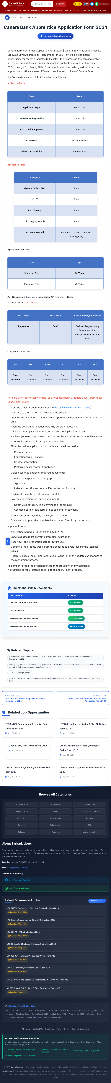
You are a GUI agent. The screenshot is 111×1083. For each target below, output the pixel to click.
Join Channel (78, 618)
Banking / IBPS (21, 811)
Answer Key (47, 10)
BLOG (55, 811)
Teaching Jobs (92, 1010)
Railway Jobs (40, 1010)
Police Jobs (65, 1010)
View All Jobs (96, 901)
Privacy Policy (63, 1029)
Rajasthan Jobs (18, 1018)
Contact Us (38, 1029)
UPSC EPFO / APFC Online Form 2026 (28, 745)
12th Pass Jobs (22, 1014)
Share (8, 541)
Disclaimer (49, 1029)
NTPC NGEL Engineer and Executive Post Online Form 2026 (33, 908)
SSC (90, 825)
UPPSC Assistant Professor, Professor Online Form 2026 (31, 944)
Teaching (56, 832)
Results (26, 10)
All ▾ (104, 10)
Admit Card (35, 10)
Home (7, 10)
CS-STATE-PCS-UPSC (89, 811)
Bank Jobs (53, 1010)
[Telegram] (92, 4)
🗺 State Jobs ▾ (94, 10)
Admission (58, 10)
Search (61, 4)
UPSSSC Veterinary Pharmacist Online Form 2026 (28, 968)
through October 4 (25, 673)
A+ (101, 4)
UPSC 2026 (27, 1010)
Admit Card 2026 (58, 1014)
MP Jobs (43, 1018)
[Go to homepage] (7, 17)
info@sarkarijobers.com (18, 868)
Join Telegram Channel (19, 880)
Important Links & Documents (57, 36)
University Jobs (90, 832)
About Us (26, 1029)
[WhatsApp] (97, 4)
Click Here (77, 602)
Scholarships (55, 825)
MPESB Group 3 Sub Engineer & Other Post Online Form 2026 (33, 988)
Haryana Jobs (55, 1018)
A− (106, 4)
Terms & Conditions (80, 1029)
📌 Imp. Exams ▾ (79, 10)
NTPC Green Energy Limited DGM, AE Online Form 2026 (31, 920)
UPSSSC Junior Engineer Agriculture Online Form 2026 (31, 956)
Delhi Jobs (31, 1018)
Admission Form (21, 804)
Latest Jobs (16, 10)
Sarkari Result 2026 (40, 1014)
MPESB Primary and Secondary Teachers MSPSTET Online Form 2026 (37, 980)
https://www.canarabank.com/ (72, 407)
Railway (89, 818)
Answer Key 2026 (76, 1014)
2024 (11, 673)
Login (79, 4)
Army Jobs (78, 1010)
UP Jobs (90, 1014)
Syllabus (67, 10)
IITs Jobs (21, 818)
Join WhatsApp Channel (19, 888)
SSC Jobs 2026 (12, 1010)
